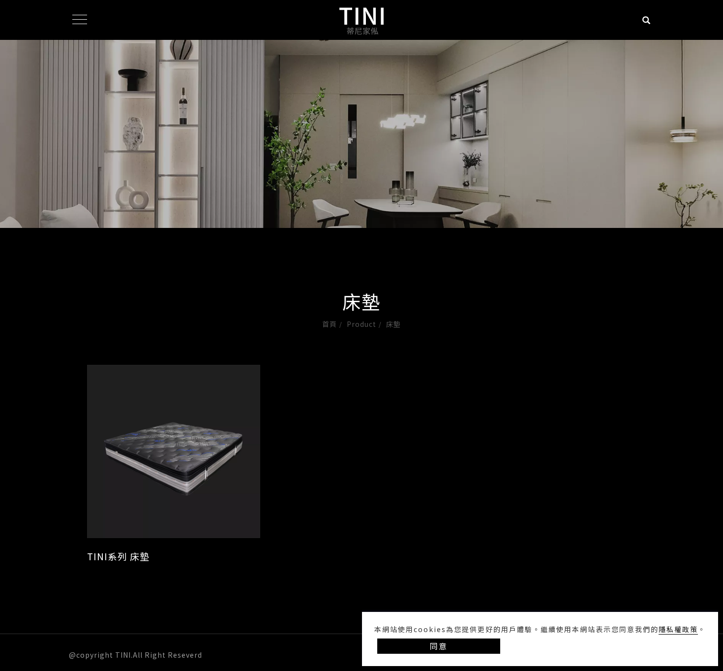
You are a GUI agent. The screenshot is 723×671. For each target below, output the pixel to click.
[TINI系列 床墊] (174, 451)
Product (361, 324)
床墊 (393, 324)
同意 (439, 646)
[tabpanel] (361, 174)
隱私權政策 (678, 629)
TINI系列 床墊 (118, 556)
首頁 (329, 324)
